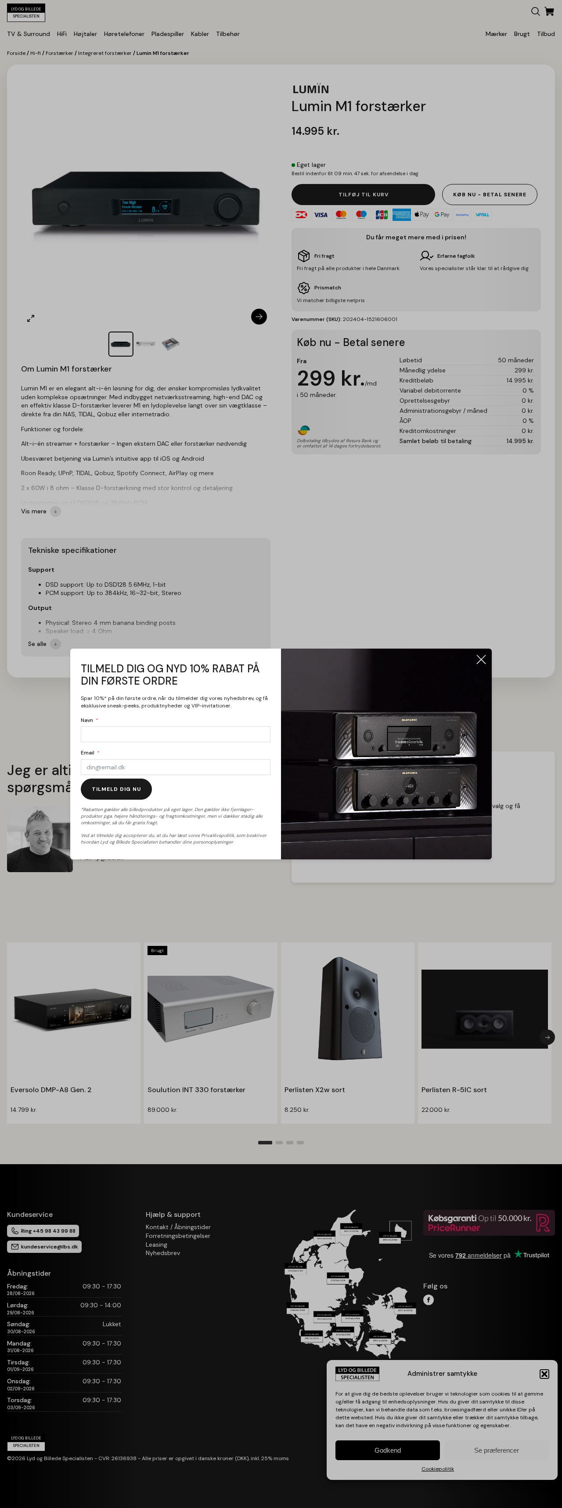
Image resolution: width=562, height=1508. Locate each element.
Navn (87, 720)
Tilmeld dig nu (116, 789)
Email (87, 752)
